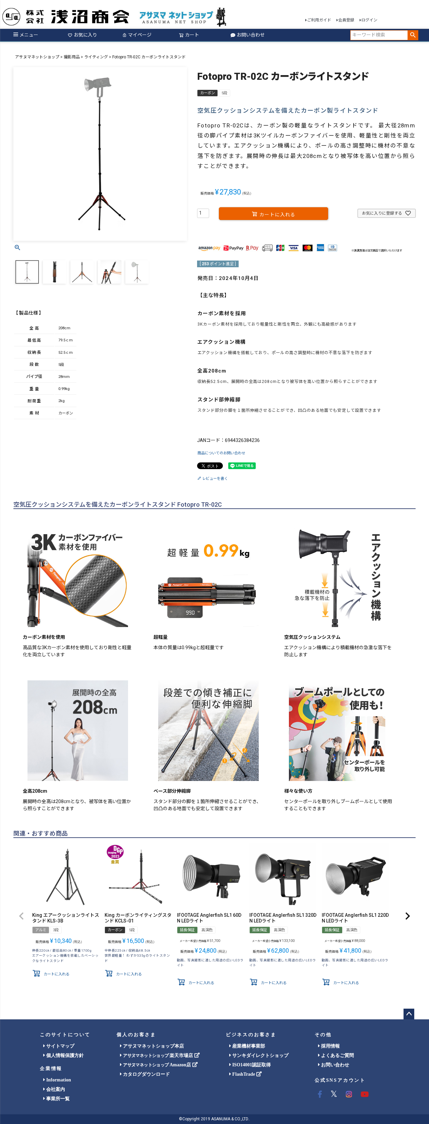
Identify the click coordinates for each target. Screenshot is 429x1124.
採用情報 (330, 1046)
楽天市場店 (158, 1055)
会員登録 (346, 20)
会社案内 (55, 1089)
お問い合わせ (251, 35)
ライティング (96, 57)
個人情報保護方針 (64, 1055)
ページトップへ (409, 1014)
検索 (413, 35)
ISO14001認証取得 (251, 1064)
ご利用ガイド (319, 20)
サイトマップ (59, 1046)
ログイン (369, 20)
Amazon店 (157, 1064)
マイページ (139, 35)
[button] (21, 916)
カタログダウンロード (146, 1074)
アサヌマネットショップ (37, 57)
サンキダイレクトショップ (260, 1055)
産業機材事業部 (248, 1046)
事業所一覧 (57, 1098)
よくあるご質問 (337, 1055)
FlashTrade (243, 1074)
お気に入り (85, 35)
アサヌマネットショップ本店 (153, 1046)
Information (58, 1079)
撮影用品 (72, 57)
